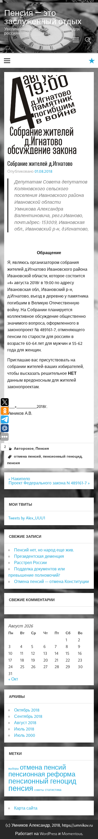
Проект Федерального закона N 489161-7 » (49, 482)
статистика (53, 790)
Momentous (72, 833)
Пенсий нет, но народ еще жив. (44, 549)
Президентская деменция (39, 556)
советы (39, 790)
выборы (13, 768)
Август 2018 (25, 722)
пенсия (13, 462)
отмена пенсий (27, 456)
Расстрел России (30, 562)
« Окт (13, 679)
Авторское (24, 448)
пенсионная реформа (41, 774)
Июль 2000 (24, 735)
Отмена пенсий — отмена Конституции (51, 581)
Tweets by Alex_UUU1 (26, 517)
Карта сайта (25, 808)
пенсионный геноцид (62, 456)
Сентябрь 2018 (28, 716)
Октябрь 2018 (26, 710)
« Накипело (19, 478)
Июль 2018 (24, 728)
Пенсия (42, 448)
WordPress (48, 833)
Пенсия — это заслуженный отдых (43, 16)
